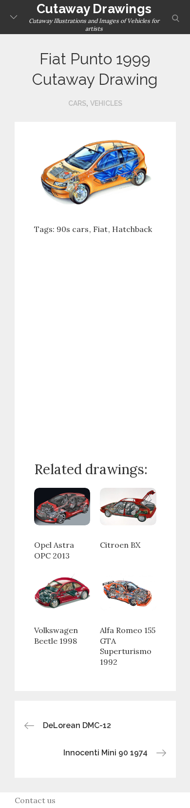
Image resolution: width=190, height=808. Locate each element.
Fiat (100, 229)
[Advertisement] (95, 340)
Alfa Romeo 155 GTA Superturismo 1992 (127, 646)
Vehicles (106, 103)
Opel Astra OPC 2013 (54, 550)
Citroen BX (120, 545)
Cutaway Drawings (94, 8)
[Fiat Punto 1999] (95, 173)
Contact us (35, 800)
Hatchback (132, 229)
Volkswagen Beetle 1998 (56, 635)
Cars (77, 103)
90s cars (73, 229)
